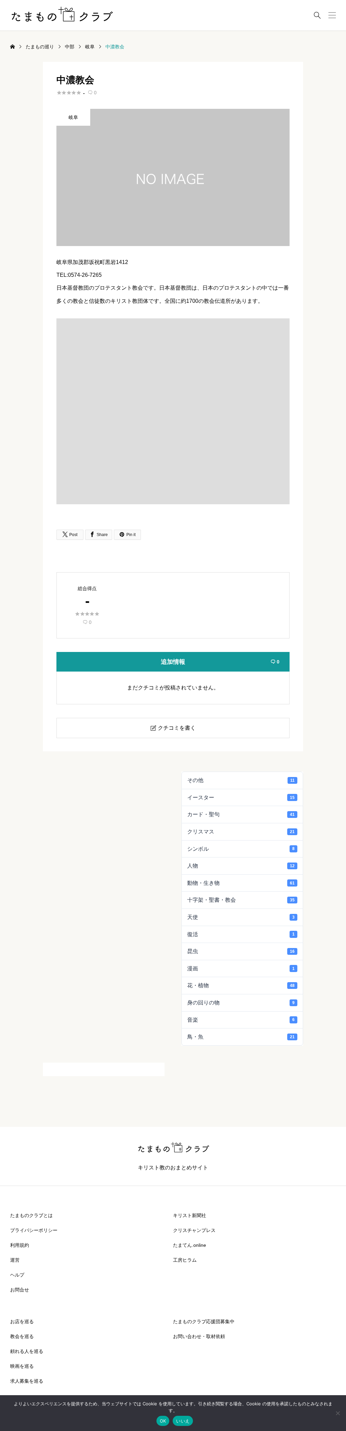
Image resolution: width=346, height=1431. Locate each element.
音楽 (241, 1020)
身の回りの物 (241, 1002)
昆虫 (241, 951)
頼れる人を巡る (26, 1351)
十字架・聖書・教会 (241, 900)
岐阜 (73, 117)
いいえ (183, 1421)
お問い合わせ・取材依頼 (199, 1336)
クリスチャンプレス (194, 1230)
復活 (241, 934)
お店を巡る (22, 1321)
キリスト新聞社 (189, 1215)
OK (163, 1421)
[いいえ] (337, 1413)
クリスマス (241, 831)
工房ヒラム (185, 1260)
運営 (15, 1260)
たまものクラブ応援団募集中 (203, 1321)
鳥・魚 (241, 1037)
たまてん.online (189, 1245)
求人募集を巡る (26, 1381)
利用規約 (19, 1245)
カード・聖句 (241, 814)
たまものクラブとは (31, 1215)
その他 (241, 780)
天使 (241, 917)
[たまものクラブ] (61, 15)
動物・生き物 (241, 883)
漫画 (241, 968)
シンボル (241, 849)
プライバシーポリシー (33, 1230)
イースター (241, 797)
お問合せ (19, 1289)
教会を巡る (22, 1336)
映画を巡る (22, 1366)
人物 (241, 866)
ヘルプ (17, 1275)
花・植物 (241, 985)
